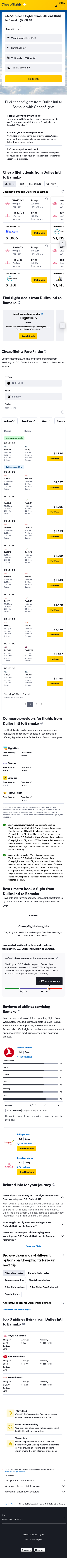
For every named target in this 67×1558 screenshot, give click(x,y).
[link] (28, 336)
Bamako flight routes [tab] (38, 1273)
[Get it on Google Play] (26, 1550)
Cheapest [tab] (9, 184)
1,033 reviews (24, 1143)
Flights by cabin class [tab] (39, 1280)
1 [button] (30, 704)
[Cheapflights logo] (12, 4)
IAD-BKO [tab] (33, 915)
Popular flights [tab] (12, 1294)
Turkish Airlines (24, 1047)
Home (4, 1504)
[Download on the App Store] (40, 1550)
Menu (62, 3)
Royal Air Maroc (25, 1158)
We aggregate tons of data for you (22, 1486)
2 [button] (36, 704)
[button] (30, 20)
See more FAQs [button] (33, 1246)
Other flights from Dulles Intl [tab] (44, 1287)
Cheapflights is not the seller (20, 1480)
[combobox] (13, 29)
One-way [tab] (51, 184)
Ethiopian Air (23, 1134)
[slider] (63, 412)
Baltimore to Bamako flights (17, 1309)
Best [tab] (22, 184)
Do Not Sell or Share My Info (33, 1535)
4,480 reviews (24, 1057)
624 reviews (23, 1167)
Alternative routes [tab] (14, 1273)
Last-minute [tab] (35, 184)
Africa (13, 1504)
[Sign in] (56, 6)
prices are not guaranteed (15, 1472)
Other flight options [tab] (14, 1287)
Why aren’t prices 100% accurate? (23, 1491)
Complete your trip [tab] (14, 1280)
